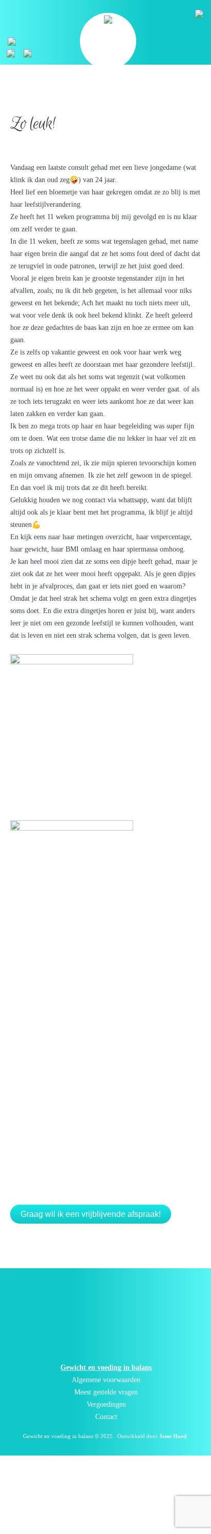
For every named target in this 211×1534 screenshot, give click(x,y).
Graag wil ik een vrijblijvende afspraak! (90, 1214)
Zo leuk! (32, 124)
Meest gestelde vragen (106, 1392)
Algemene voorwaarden (106, 1380)
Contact (106, 1417)
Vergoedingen (106, 1404)
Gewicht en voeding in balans (58, 1436)
